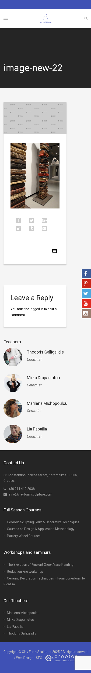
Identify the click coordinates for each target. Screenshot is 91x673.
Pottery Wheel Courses (24, 536)
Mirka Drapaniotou (43, 377)
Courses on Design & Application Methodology (40, 529)
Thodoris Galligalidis (45, 352)
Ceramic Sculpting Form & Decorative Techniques (43, 522)
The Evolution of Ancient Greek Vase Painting (40, 564)
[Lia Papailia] (13, 434)
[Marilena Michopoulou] (13, 408)
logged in (36, 309)
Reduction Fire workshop (25, 571)
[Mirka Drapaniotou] (13, 382)
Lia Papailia (37, 429)
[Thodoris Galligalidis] (13, 357)
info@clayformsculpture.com (30, 494)
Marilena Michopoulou (47, 403)
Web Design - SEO (29, 657)
